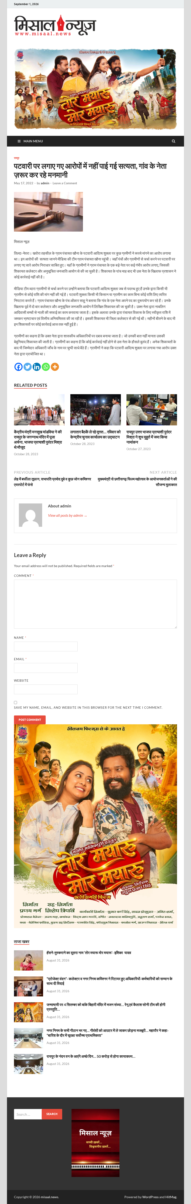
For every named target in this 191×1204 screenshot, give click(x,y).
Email (20, 659)
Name (20, 638)
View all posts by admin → (67, 515)
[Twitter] (28, 367)
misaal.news (49, 1197)
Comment (24, 576)
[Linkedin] (37, 367)
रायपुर (16, 158)
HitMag (170, 1197)
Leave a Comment (65, 183)
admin (45, 183)
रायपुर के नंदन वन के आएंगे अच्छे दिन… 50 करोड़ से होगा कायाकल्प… (91, 1056)
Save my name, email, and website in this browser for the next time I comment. (88, 707)
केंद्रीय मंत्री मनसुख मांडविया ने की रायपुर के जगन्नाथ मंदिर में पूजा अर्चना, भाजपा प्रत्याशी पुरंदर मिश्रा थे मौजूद (38, 439)
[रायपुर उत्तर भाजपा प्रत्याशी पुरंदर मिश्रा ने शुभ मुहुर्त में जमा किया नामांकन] (151, 426)
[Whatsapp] (46, 367)
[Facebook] (18, 367)
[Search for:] (38, 1114)
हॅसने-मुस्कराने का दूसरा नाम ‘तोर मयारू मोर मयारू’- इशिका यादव (89, 952)
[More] (55, 367)
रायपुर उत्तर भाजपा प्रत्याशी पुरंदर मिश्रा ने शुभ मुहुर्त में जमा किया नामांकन (148, 437)
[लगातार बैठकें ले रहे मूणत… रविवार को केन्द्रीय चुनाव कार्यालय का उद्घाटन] (95, 426)
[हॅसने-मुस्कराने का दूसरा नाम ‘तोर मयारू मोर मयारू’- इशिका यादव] (28, 953)
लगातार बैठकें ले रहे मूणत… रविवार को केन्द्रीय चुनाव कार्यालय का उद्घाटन (95, 434)
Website (21, 680)
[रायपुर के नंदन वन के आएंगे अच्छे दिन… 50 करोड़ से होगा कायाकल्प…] (28, 1056)
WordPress (150, 1197)
